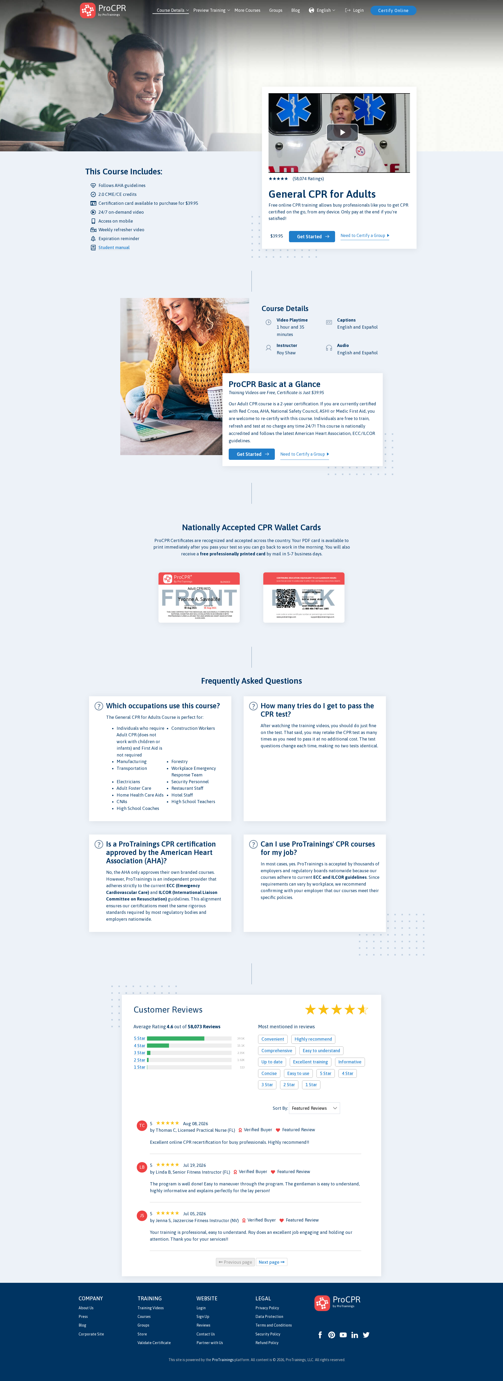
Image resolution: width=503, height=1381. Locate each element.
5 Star (139, 1038)
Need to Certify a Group (363, 235)
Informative (350, 1061)
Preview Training (209, 10)
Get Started (309, 236)
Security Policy (267, 1334)
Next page (270, 1262)
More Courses (247, 10)
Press (83, 1316)
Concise (269, 1073)
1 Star (139, 1067)
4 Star (139, 1045)
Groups (275, 10)
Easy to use (298, 1073)
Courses (144, 1316)
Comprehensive (276, 1050)
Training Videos (151, 1308)
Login (201, 1308)
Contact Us (205, 1334)
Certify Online (393, 10)
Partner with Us (209, 1343)
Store (142, 1334)
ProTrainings (223, 1360)
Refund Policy (266, 1343)
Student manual (114, 247)
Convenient (272, 1039)
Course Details (170, 10)
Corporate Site (91, 1334)
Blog (295, 10)
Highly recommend (313, 1039)
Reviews (203, 1325)
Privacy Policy (267, 1308)
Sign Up (202, 1316)
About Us (86, 1308)
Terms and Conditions (273, 1325)
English (324, 10)
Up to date (272, 1061)
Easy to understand (321, 1050)
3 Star (139, 1052)
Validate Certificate (154, 1343)
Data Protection (269, 1316)
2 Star (139, 1060)
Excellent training (310, 1061)
